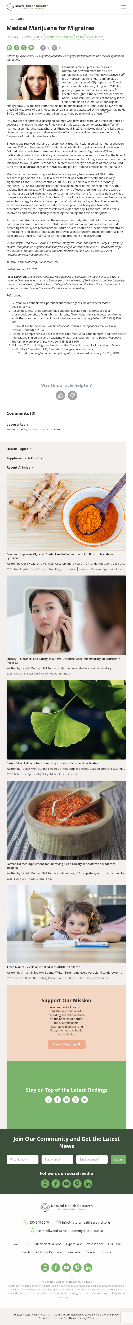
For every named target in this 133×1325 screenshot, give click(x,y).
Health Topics (21, 1244)
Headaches (96, 37)
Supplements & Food (47, 1244)
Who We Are (95, 1244)
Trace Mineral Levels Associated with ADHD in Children (43, 967)
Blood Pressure (38, 569)
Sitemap (43, 1318)
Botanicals (71, 569)
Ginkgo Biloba (49, 774)
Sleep (49, 878)
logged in (30, 429)
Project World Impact (107, 1314)
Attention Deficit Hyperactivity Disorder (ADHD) (40, 978)
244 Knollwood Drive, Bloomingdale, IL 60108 (69, 1231)
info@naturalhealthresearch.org (86, 1222)
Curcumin (83, 569)
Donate (106, 1252)
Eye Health (34, 774)
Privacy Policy (86, 1318)
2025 (9, 774)
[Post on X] (24, 47)
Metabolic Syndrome (102, 569)
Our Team (114, 1244)
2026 (9, 569)
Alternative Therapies (59, 37)
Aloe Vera (19, 673)
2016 (36, 37)
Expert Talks (74, 1244)
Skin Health (65, 673)
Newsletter (74, 1252)
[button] (123, 7)
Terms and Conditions (63, 1318)
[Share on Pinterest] (16, 47)
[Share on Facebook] (9, 47)
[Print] (31, 47)
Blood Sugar (56, 569)
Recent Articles (48, 673)
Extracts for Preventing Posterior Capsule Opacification (53, 763)
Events (26, 1252)
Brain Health (76, 978)
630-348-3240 (39, 1222)
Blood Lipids (21, 569)
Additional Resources (49, 1252)
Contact (92, 1252)
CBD (81, 37)
